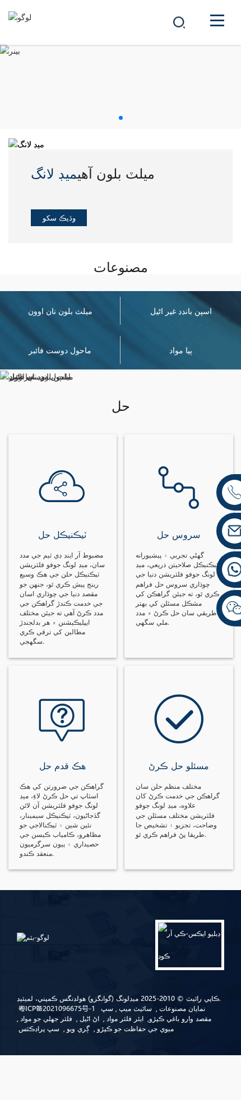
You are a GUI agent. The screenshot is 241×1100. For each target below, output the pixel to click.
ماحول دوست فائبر (60, 349)
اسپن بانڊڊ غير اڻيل (181, 310)
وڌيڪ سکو (59, 217)
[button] (121, 118)
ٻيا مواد (180, 349)
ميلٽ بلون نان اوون (60, 310)
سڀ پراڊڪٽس (38, 1028)
